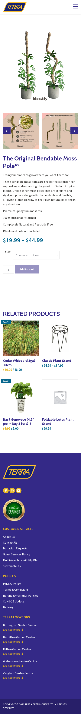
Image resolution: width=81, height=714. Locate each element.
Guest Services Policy (16, 554)
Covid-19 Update (13, 601)
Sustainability (12, 566)
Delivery (8, 607)
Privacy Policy (12, 584)
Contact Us (10, 542)
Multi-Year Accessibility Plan (21, 560)
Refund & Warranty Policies (20, 595)
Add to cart (26, 269)
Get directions (11, 630)
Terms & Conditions (15, 589)
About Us (9, 537)
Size (8, 251)
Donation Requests (15, 548)
